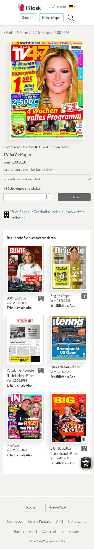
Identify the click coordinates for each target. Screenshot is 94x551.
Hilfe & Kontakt (39, 521)
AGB (59, 521)
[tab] (47, 188)
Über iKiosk (14, 521)
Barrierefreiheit (25, 531)
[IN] (25, 416)
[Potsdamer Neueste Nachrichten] (25, 340)
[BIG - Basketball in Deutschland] (68, 417)
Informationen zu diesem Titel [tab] (21, 179)
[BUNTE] (25, 269)
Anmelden (60, 6)
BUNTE (17, 298)
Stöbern (27, 17)
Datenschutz (77, 521)
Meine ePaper (51, 17)
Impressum (70, 531)
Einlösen (74, 197)
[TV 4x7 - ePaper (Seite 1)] (47, 89)
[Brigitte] (68, 268)
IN (13, 445)
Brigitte (60, 295)
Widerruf (49, 531)
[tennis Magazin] (68, 338)
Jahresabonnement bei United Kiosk (28, 169)
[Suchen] (71, 18)
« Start (7, 32)
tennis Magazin (65, 367)
